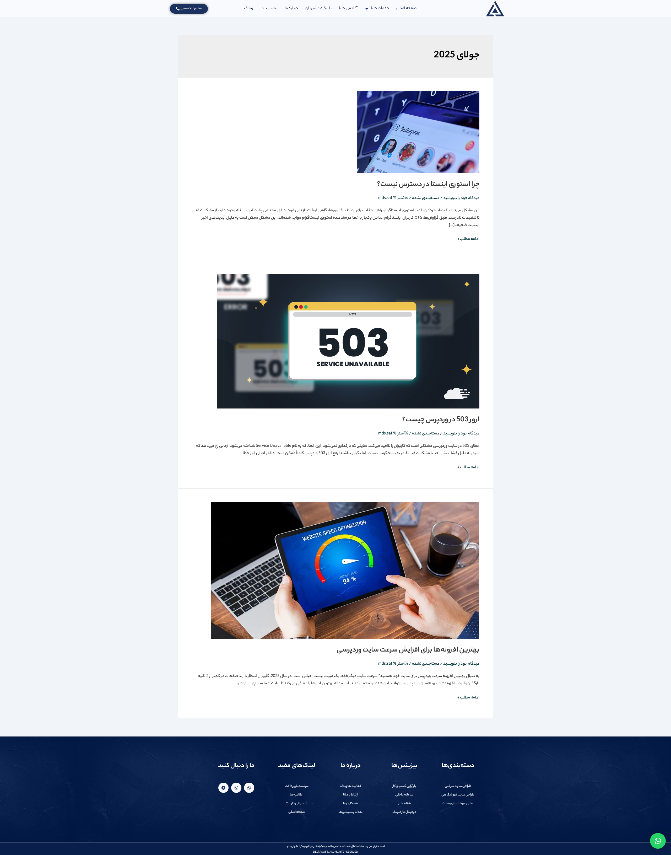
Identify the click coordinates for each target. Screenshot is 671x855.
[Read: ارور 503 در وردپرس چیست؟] (348, 341)
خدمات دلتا (380, 8)
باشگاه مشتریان (318, 8)
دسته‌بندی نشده (425, 198)
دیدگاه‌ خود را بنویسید (461, 198)
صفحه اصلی (406, 8)
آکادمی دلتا (348, 8)
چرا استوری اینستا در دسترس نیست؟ (428, 185)
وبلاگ (248, 8)
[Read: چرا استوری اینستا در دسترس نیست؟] (418, 132)
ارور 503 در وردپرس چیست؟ (440, 420)
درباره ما (291, 8)
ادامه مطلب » (468, 239)
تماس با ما (269, 8)
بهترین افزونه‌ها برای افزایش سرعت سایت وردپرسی (408, 650)
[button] (658, 841)
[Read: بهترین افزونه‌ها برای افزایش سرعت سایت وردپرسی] (345, 570)
